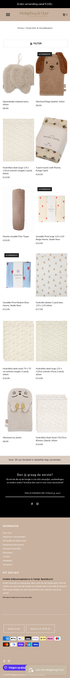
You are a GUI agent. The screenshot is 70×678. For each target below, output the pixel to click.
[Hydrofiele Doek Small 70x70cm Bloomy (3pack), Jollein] (51, 409)
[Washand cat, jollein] (18, 409)
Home (21, 28)
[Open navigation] (8, 15)
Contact (6, 556)
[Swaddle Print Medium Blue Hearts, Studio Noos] (18, 275)
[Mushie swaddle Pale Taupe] (18, 209)
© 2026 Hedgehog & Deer (14, 674)
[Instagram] (37, 504)
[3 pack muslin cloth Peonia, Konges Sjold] (51, 140)
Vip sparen (8, 564)
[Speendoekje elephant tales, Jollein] (18, 73)
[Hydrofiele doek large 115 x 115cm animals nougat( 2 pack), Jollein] (18, 140)
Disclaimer (8, 552)
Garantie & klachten (12, 548)
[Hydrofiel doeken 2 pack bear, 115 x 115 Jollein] (51, 275)
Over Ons (7, 532)
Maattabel (7, 560)
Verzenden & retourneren (14, 540)
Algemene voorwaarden (14, 536)
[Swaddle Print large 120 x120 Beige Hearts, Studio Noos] (51, 209)
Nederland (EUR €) (40, 628)
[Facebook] (32, 504)
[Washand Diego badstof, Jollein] (51, 73)
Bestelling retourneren (13, 544)
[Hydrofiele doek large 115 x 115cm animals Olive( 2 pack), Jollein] (51, 340)
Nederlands (14, 628)
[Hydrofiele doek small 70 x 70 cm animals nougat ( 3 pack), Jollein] (18, 340)
